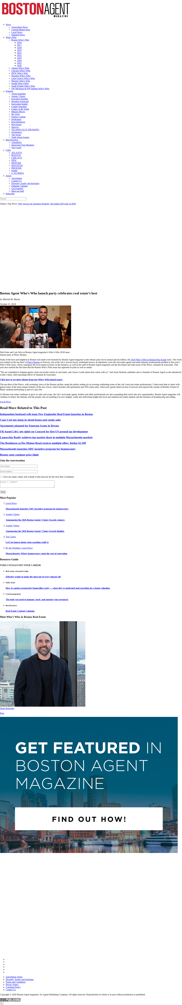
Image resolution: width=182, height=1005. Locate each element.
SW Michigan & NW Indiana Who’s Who (30, 88)
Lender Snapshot (19, 106)
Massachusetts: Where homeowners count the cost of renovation (36, 553)
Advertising (16, 178)
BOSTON (16, 155)
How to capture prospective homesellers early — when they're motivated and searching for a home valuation (58, 588)
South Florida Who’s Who (23, 86)
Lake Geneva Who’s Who (23, 78)
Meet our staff (17, 191)
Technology (16, 132)
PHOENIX (16, 168)
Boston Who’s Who (20, 40)
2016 (19, 42)
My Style (15, 114)
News (8, 24)
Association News (19, 27)
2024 (19, 60)
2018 (19, 47)
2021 (19, 53)
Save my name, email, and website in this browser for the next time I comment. (38, 477)
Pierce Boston (33, 362)
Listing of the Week (20, 109)
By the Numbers (13, 548)
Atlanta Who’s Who (20, 68)
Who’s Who (11, 37)
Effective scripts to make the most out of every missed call (33, 577)
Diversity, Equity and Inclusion (25, 183)
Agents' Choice (12, 514)
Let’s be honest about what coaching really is (27, 542)
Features (9, 91)
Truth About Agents (20, 137)
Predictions (16, 119)
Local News (16, 32)
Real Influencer (18, 122)
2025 (19, 63)
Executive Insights (19, 99)
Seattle (14, 170)
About (8, 176)
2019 (19, 50)
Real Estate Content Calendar (20, 611)
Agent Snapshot (18, 94)
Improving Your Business (22, 145)
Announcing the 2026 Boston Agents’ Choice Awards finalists (35, 531)
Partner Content (18, 117)
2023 (19, 58)
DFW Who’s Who (19, 73)
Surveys (15, 127)
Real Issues (16, 124)
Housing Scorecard (20, 101)
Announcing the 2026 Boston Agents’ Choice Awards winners (35, 520)
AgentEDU (16, 142)
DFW (13, 160)
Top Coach (16, 147)
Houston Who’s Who (20, 76)
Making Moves (18, 111)
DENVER (16, 163)
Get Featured (17, 188)
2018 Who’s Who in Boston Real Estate (149, 359)
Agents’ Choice (18, 96)
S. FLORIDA (17, 173)
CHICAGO (16, 158)
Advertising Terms (14, 977)
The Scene (16, 135)
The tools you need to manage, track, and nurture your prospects (37, 599)
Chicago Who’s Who (20, 70)
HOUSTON (17, 165)
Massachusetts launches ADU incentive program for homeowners (37, 509)
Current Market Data (20, 29)
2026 (19, 65)
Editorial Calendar (19, 186)
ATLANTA (16, 152)
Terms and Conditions (15, 982)
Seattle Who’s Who (20, 83)
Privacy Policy (12, 984)
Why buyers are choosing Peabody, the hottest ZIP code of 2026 (47, 204)
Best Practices (12, 140)
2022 (19, 55)
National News (18, 35)
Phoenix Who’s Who (20, 81)
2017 (19, 45)
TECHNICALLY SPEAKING (25, 129)
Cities (8, 150)
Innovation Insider (19, 104)
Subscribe (10, 193)
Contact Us (16, 181)
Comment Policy (13, 987)
